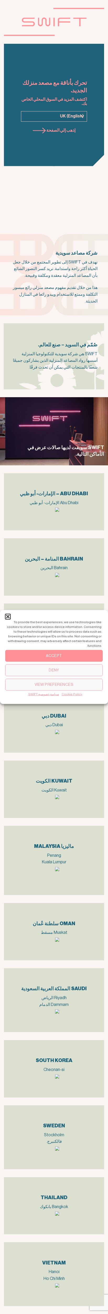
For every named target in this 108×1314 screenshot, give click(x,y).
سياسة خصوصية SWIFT (43, 694)
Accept (54, 656)
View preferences (54, 684)
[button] (7, 616)
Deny (54, 670)
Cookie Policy (72, 694)
